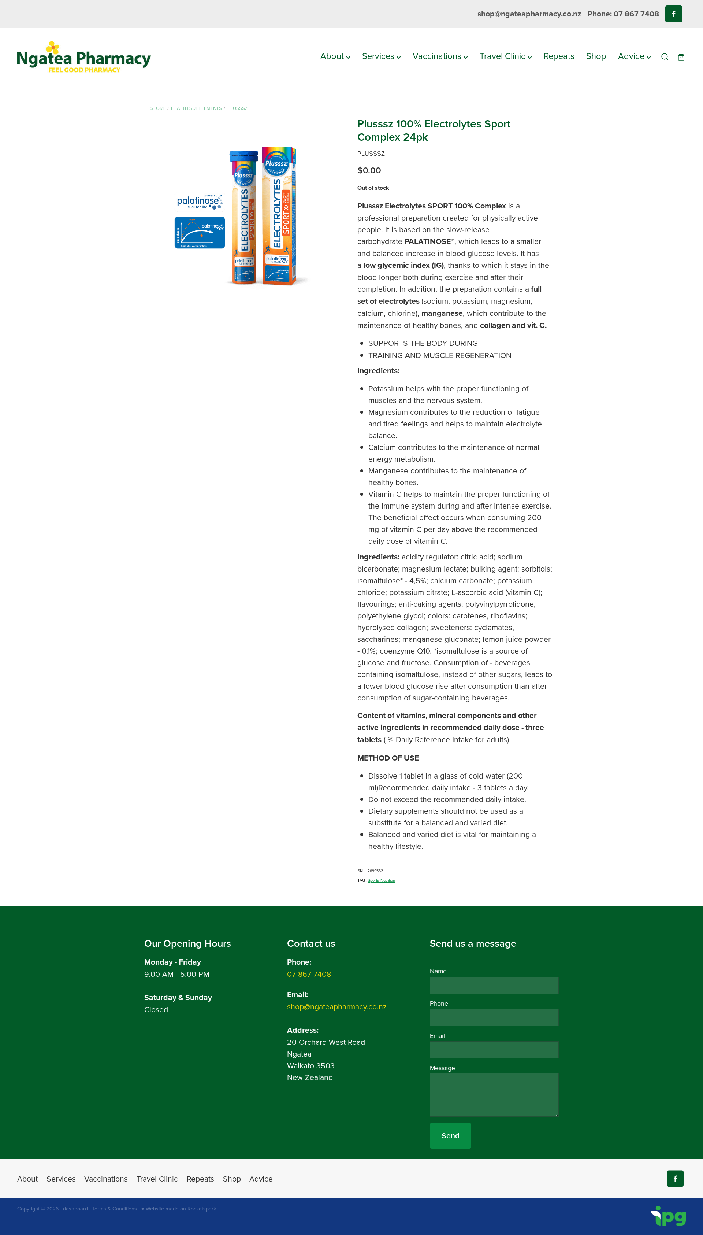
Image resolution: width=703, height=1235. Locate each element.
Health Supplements (196, 108)
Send (451, 1135)
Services (379, 55)
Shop (596, 55)
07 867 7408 (309, 973)
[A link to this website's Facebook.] (673, 13)
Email (437, 1035)
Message (442, 1068)
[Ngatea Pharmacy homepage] (84, 57)
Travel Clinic (504, 55)
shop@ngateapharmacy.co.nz (529, 13)
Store (157, 108)
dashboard (75, 1208)
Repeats (559, 55)
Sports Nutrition (381, 880)
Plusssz (237, 108)
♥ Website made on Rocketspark (178, 1208)
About (333, 55)
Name (438, 971)
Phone (439, 1003)
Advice (632, 55)
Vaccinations (438, 55)
